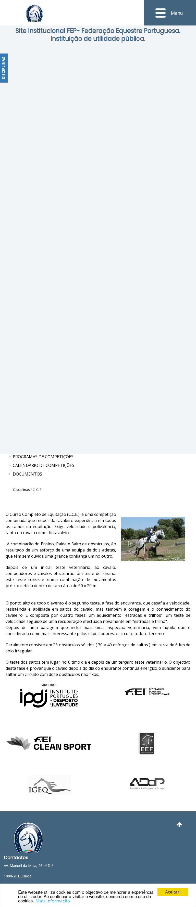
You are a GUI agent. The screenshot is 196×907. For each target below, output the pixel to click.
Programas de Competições (43, 456)
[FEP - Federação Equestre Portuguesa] (34, 13)
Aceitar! (172, 892)
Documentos (27, 474)
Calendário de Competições (43, 465)
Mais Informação (52, 901)
